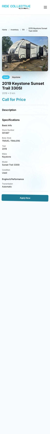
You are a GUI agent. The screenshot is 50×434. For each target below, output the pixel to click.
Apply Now (25, 198)
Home (4, 29)
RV (23, 29)
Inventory (15, 29)
